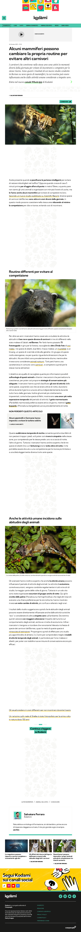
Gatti (21, 25)
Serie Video (65, 25)
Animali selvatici (46, 25)
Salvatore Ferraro (34, 814)
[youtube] (69, 896)
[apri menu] (4, 18)
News (56, 25)
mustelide (62, 349)
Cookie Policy (41, 917)
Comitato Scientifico (44, 911)
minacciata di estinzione (19, 631)
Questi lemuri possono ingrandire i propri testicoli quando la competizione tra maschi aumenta (63, 857)
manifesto (40, 905)
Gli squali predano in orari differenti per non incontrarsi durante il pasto (40, 710)
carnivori (39, 364)
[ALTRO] (16, 830)
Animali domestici (32, 25)
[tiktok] (60, 896)
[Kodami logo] (40, 18)
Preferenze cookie (43, 920)
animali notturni (37, 361)
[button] (4, 886)
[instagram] (65, 896)
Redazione (40, 908)
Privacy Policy (42, 914)
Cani (15, 25)
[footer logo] (18, 896)
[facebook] (74, 896)
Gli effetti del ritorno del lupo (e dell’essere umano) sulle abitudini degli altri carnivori (40, 856)
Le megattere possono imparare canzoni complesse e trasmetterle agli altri (15, 856)
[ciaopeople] (70, 927)
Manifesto (6, 25)
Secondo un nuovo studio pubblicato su (34, 196)
